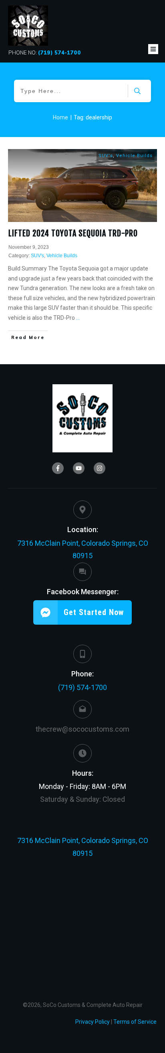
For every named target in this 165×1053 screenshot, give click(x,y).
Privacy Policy (92, 1022)
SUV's (106, 155)
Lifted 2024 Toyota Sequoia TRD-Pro (73, 233)
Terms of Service (135, 1022)
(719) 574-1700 (82, 687)
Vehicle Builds (134, 155)
